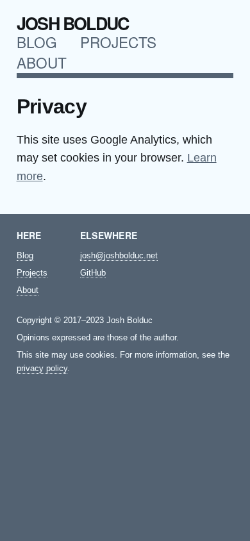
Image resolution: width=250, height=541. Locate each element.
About (42, 62)
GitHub (93, 273)
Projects (118, 41)
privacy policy (42, 368)
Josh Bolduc (73, 23)
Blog (37, 41)
